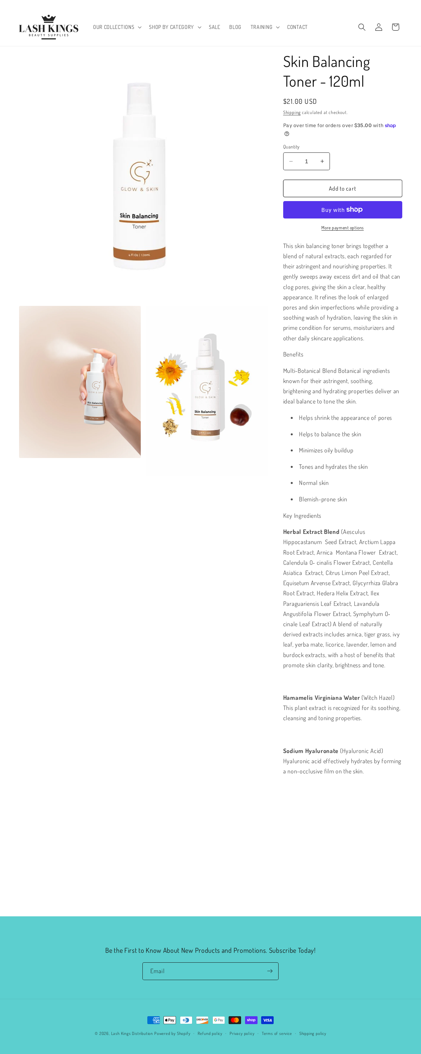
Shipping (292, 112)
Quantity (291, 147)
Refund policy (210, 1033)
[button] (116, 27)
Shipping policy (312, 1033)
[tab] (342, 354)
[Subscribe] (269, 971)
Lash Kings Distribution (132, 1033)
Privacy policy (242, 1033)
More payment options (342, 227)
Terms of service (277, 1033)
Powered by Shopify (172, 1033)
